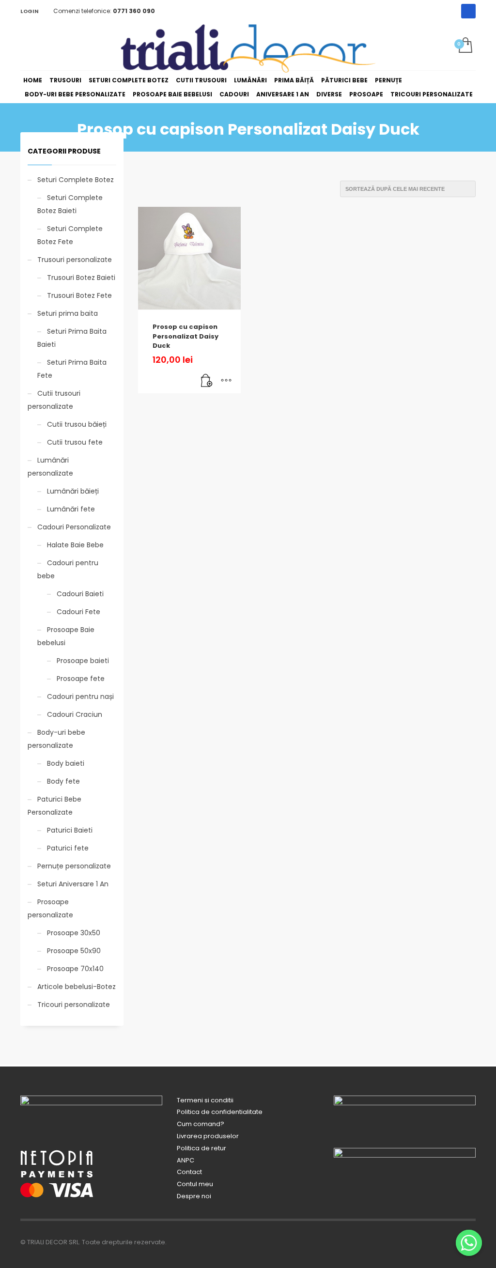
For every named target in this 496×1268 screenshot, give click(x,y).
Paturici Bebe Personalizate (54, 805)
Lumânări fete (71, 509)
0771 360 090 (134, 11)
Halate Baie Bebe (75, 545)
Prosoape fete (81, 678)
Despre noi (194, 1196)
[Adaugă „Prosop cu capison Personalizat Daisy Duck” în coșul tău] (207, 381)
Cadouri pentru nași (80, 696)
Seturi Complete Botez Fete (70, 235)
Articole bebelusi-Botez (76, 986)
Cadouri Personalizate (74, 527)
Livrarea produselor (208, 1136)
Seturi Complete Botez (75, 180)
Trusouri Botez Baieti (81, 277)
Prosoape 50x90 (74, 951)
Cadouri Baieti (80, 594)
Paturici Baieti (70, 830)
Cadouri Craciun (74, 714)
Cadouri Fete (78, 612)
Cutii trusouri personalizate (54, 399)
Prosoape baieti (83, 660)
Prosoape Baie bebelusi (65, 636)
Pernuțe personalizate (74, 866)
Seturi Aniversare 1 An (72, 884)
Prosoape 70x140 (75, 969)
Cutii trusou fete (75, 442)
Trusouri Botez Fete (79, 295)
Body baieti (65, 763)
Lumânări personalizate (50, 466)
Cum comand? (200, 1124)
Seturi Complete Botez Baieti (70, 204)
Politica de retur (201, 1148)
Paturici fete (68, 848)
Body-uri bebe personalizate (56, 738)
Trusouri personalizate (74, 259)
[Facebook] (468, 11)
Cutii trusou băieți (77, 424)
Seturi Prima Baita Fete (72, 368)
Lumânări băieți (73, 491)
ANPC (185, 1160)
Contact (189, 1171)
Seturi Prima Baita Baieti (72, 337)
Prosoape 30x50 (73, 933)
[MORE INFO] (226, 381)
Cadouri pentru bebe (67, 569)
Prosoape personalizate (50, 908)
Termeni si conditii (205, 1100)
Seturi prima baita (67, 313)
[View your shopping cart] (465, 46)
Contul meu (195, 1184)
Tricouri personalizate (73, 1004)
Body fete (63, 781)
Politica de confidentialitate (220, 1111)
